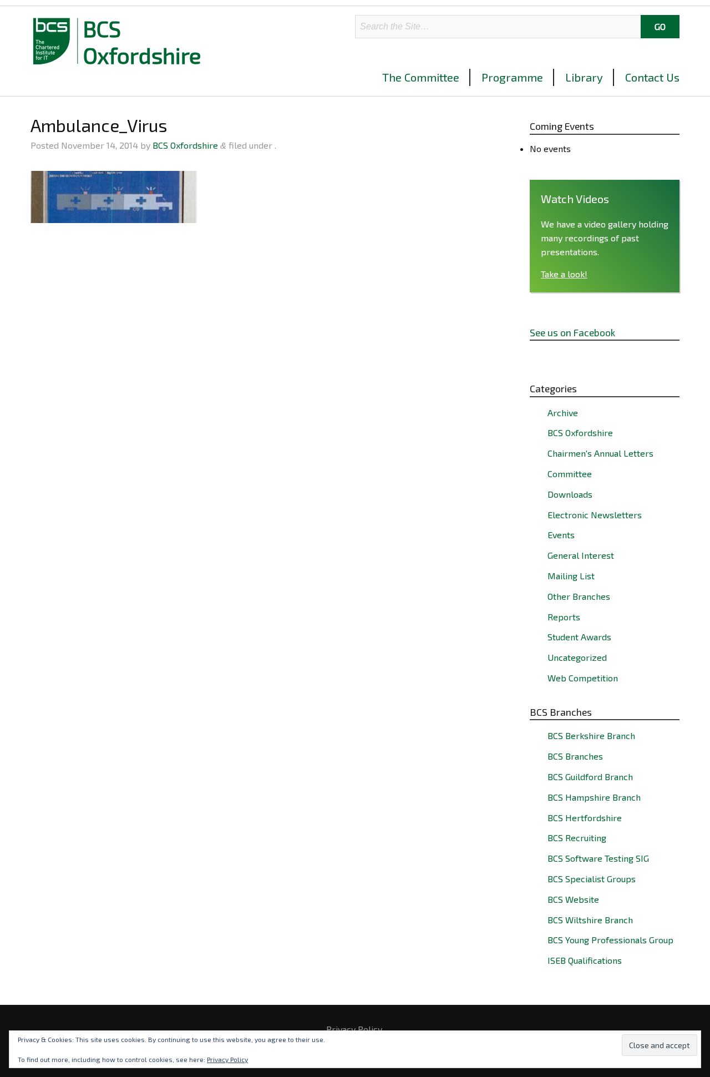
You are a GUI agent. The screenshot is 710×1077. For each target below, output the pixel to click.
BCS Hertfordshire (584, 817)
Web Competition (582, 678)
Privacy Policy (354, 1029)
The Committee (420, 77)
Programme (512, 77)
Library (584, 77)
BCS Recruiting (576, 837)
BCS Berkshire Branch (591, 735)
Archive (562, 412)
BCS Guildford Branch (590, 776)
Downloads (569, 494)
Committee (569, 473)
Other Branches (578, 596)
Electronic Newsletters (594, 514)
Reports (563, 616)
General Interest (580, 555)
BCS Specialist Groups (591, 878)
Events (561, 534)
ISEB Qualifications (584, 960)
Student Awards (579, 636)
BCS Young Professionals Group (610, 939)
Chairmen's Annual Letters (600, 453)
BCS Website (573, 899)
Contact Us (652, 77)
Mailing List (571, 575)
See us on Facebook (572, 332)
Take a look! (564, 274)
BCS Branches (575, 756)
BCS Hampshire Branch (594, 797)
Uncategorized (577, 657)
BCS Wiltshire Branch (590, 919)
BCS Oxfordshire (142, 41)
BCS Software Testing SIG (598, 858)
